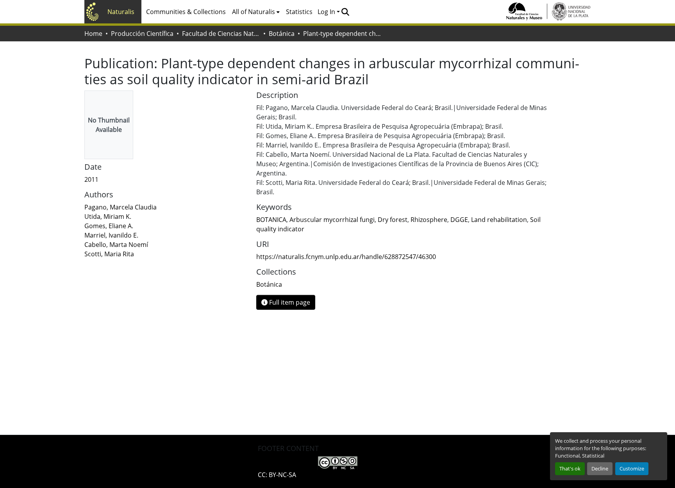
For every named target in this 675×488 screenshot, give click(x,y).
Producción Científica (142, 33)
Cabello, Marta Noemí (116, 244)
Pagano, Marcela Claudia (120, 207)
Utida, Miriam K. (107, 216)
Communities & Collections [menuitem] (186, 11)
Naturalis (120, 11)
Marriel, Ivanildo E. (111, 235)
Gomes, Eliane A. (108, 226)
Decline (599, 468)
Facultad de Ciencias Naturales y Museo (221, 33)
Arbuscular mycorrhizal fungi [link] (332, 219)
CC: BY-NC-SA (277, 474)
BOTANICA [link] (271, 219)
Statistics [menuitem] (299, 11)
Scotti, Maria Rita (109, 254)
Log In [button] (327, 11)
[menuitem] (256, 12)
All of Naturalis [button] (253, 11)
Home (93, 33)
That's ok (569, 468)
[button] (345, 11)
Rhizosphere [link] (429, 219)
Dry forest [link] (392, 219)
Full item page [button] (289, 302)
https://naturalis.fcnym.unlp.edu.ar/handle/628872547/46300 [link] (346, 256)
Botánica (282, 33)
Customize (632, 468)
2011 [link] (91, 179)
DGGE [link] (459, 219)
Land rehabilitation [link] (499, 219)
